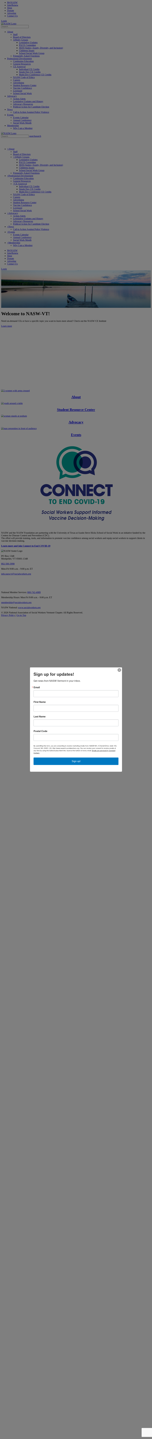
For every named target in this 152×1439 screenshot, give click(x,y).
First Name (40, 702)
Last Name (40, 716)
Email (37, 687)
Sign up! (76, 761)
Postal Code (40, 731)
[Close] (119, 670)
